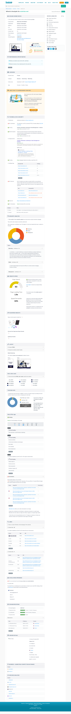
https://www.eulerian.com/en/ (23, 168)
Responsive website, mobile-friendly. (15, 349)
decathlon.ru (11, 698)
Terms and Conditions (33, 708)
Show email (19, 35)
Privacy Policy (39, 708)
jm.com (10, 682)
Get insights (28, 284)
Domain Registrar (51, 40)
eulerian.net (36, 45)
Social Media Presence (52, 38)
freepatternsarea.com (12, 686)
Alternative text (11, 508)
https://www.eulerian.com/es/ (23, 170)
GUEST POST (55, 2)
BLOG (49, 2)
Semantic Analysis (51, 29)
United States (37, 623)
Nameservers (10, 617)
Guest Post (51, 25)
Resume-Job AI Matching (37, 703)
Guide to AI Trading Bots (46, 703)
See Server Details (20, 39)
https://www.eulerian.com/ (33, 190)
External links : (11, 551)
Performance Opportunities (53, 22)
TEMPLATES (21, 2)
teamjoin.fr (11, 671)
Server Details (51, 42)
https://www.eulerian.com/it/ (23, 172)
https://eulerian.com (29, 120)
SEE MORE (10, 67)
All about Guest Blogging (29, 703)
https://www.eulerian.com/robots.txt (23, 200)
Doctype (11, 347)
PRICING (27, 2)
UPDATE (63, 11)
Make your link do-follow (35, 46)
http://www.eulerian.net (22, 195)
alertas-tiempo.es (12, 693)
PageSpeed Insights (52, 33)
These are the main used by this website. (19, 376)
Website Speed (51, 31)
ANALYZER (33, 2)
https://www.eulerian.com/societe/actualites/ (32, 543)
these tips (11, 587)
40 (23, 425)
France (36, 628)
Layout (50, 35)
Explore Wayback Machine (30, 81)
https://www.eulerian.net (22, 197)
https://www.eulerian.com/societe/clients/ (32, 545)
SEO (46, 2)
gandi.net (10, 691)
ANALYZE (63, 6)
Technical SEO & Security (53, 27)
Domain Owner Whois (52, 18)
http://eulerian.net (21, 190)
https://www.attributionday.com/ (28, 570)
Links (49, 37)
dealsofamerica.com (12, 684)
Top (63, 16)
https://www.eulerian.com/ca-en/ (23, 175)
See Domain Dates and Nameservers (24, 38)
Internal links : (11, 527)
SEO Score (50, 20)
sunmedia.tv (11, 669)
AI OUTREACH (40, 2)
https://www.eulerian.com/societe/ (31, 538)
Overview (50, 24)
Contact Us (35, 705)
